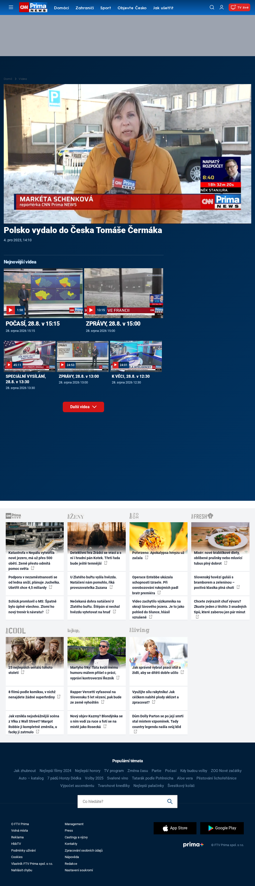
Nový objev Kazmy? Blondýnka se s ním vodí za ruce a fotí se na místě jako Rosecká (96, 721)
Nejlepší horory (87, 770)
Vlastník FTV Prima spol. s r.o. (32, 864)
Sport (105, 8)
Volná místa (19, 830)
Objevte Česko (132, 8)
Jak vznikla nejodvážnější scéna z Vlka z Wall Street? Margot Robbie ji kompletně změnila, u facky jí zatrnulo (33, 724)
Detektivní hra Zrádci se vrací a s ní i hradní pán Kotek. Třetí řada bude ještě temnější (95, 558)
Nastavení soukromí (79, 870)
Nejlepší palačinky (148, 785)
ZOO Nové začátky (226, 770)
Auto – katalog (31, 778)
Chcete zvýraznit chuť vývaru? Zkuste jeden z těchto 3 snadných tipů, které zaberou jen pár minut (220, 606)
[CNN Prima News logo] (33, 7)
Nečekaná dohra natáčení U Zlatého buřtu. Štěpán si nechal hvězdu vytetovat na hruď (95, 606)
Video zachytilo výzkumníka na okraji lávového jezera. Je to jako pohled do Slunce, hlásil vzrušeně (158, 609)
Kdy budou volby (193, 770)
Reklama (17, 837)
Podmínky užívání (23, 850)
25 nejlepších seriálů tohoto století (30, 670)
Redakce (71, 864)
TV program (114, 770)
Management (74, 824)
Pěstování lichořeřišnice (216, 778)
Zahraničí (84, 8)
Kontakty (71, 844)
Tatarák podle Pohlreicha (152, 778)
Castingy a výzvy (76, 837)
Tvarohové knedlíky (114, 785)
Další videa (80, 406)
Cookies (17, 857)
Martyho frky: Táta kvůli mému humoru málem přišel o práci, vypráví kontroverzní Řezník (94, 672)
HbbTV (16, 844)
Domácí (61, 8)
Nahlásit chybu (21, 870)
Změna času (138, 770)
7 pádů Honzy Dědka (64, 778)
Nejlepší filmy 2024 (55, 770)
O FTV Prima (20, 824)
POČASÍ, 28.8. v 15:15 (33, 323)
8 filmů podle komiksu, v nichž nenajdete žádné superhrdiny (32, 694)
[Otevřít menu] (10, 7)
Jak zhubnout (25, 770)
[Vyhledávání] (212, 7)
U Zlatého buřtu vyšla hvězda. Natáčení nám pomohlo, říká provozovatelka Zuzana (93, 582)
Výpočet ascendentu (77, 785)
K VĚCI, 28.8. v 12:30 (131, 376)
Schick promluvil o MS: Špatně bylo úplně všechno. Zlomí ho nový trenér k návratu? (32, 606)
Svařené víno (117, 778)
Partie (156, 770)
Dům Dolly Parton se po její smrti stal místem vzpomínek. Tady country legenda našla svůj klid (158, 721)
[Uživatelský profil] (222, 7)
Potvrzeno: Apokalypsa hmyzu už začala (158, 555)
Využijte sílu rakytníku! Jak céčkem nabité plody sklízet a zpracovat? (155, 697)
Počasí (171, 770)
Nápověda (72, 857)
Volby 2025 (94, 778)
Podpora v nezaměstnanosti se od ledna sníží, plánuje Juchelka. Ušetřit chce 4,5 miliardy (34, 582)
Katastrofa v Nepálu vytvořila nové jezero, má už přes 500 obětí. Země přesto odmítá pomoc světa (31, 561)
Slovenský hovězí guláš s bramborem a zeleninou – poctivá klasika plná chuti (214, 582)
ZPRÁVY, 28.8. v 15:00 (113, 323)
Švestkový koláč (181, 785)
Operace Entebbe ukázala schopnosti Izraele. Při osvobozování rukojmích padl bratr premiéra (155, 585)
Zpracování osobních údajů (84, 850)
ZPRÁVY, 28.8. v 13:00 (79, 376)
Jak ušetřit (163, 8)
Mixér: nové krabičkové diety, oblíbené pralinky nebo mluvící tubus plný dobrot (218, 558)
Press (69, 830)
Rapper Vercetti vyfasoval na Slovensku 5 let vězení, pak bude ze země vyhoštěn (96, 697)
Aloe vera (185, 778)
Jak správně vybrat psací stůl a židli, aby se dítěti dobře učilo (156, 670)
